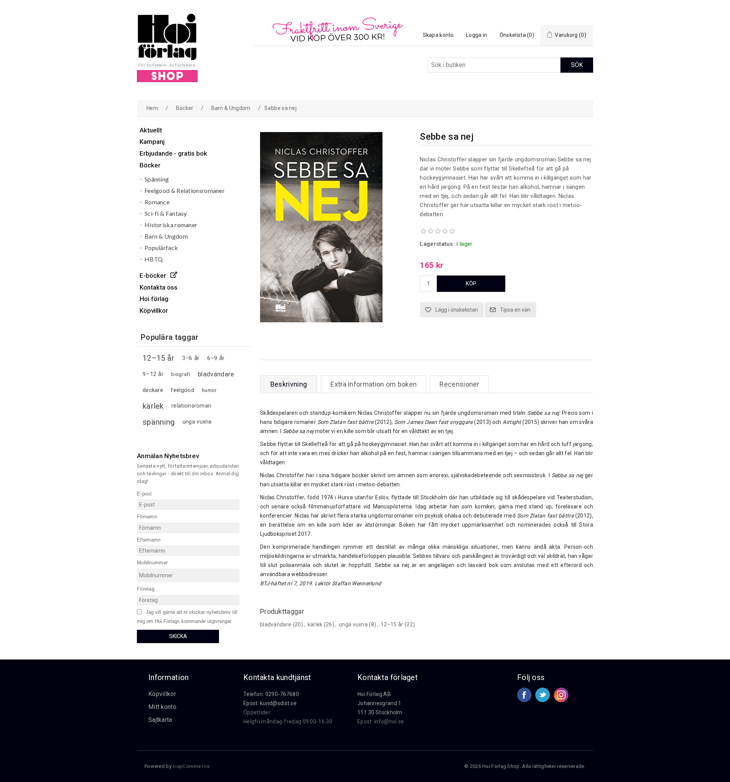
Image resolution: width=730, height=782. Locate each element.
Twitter (542, 695)
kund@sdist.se (278, 703)
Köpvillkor (162, 694)
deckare (153, 390)
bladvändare (216, 374)
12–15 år (158, 358)
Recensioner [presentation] (459, 384)
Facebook (524, 695)
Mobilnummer (152, 562)
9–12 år (153, 374)
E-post (144, 493)
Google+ (561, 695)
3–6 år (191, 358)
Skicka (178, 636)
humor (209, 390)
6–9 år (216, 358)
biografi (180, 374)
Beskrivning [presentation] (288, 384)
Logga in (476, 35)
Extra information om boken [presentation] (373, 384)
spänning (159, 422)
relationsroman (191, 406)
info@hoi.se (389, 721)
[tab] (288, 384)
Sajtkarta (160, 719)
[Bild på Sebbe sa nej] (321, 320)
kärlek (153, 406)
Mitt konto (162, 706)
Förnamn (147, 516)
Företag (145, 589)
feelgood (182, 390)
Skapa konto (438, 35)
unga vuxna (197, 422)
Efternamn (149, 539)
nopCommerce (191, 766)
